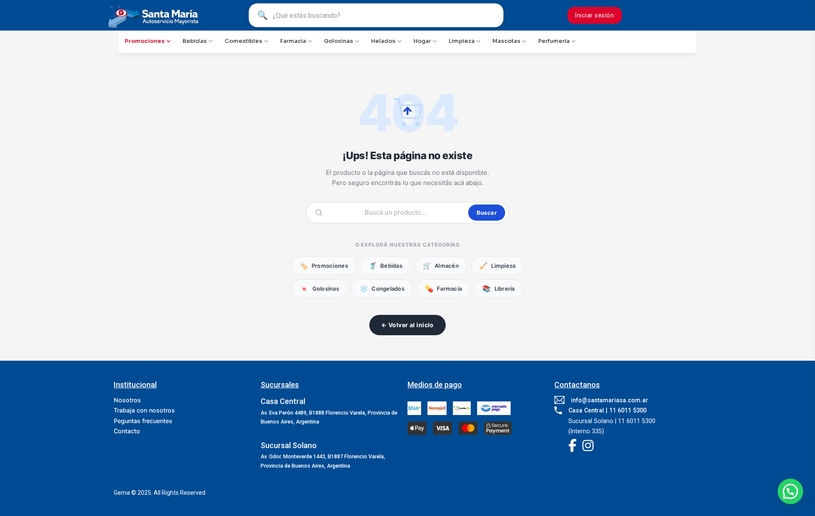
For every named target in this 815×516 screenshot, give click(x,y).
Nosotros (127, 400)
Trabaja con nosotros (144, 410)
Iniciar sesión (594, 15)
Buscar (487, 212)
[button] (790, 491)
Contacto (127, 431)
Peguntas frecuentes (143, 420)
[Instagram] (587, 446)
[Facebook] (572, 446)
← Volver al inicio (407, 324)
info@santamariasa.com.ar (609, 400)
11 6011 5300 (627, 410)
